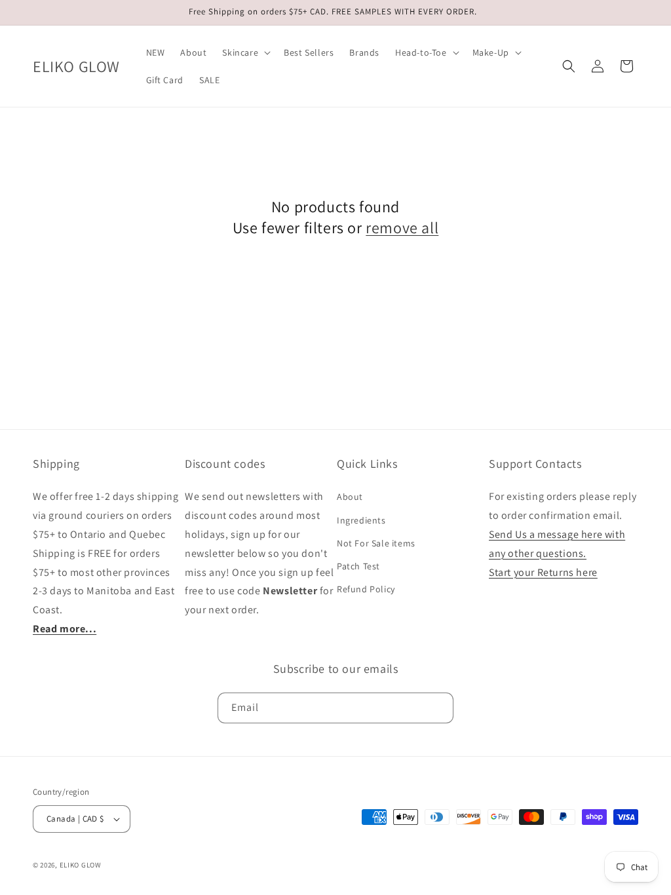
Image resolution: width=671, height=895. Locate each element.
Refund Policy (366, 589)
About (350, 497)
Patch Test (358, 566)
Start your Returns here (543, 572)
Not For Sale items (376, 543)
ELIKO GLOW (81, 864)
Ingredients (361, 520)
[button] (245, 52)
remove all (402, 228)
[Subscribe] (438, 708)
